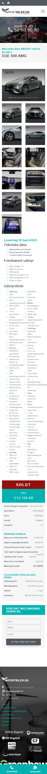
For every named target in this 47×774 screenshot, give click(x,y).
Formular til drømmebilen (14, 711)
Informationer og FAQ (12, 718)
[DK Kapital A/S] (11, 738)
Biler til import (9, 708)
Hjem (4, 704)
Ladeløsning (7, 715)
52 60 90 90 (26, 29)
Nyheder (5, 721)
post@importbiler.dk (14, 691)
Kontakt (6, 725)
